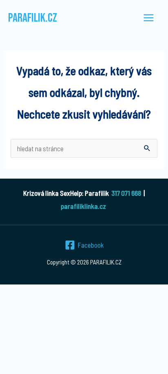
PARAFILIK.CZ (32, 18)
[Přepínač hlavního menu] (149, 18)
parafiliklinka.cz (83, 206)
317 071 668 (126, 193)
